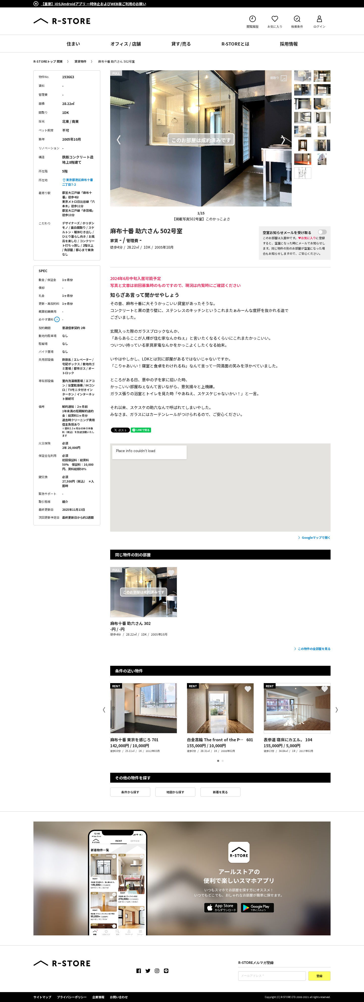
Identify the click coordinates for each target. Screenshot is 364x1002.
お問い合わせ (119, 997)
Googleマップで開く (316, 537)
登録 (319, 976)
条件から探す (130, 792)
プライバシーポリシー (72, 997)
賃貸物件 (80, 61)
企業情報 (98, 997)
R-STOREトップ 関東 (48, 61)
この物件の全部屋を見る (314, 648)
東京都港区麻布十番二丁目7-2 (77, 182)
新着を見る (220, 792)
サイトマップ (42, 997)
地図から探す (175, 792)
